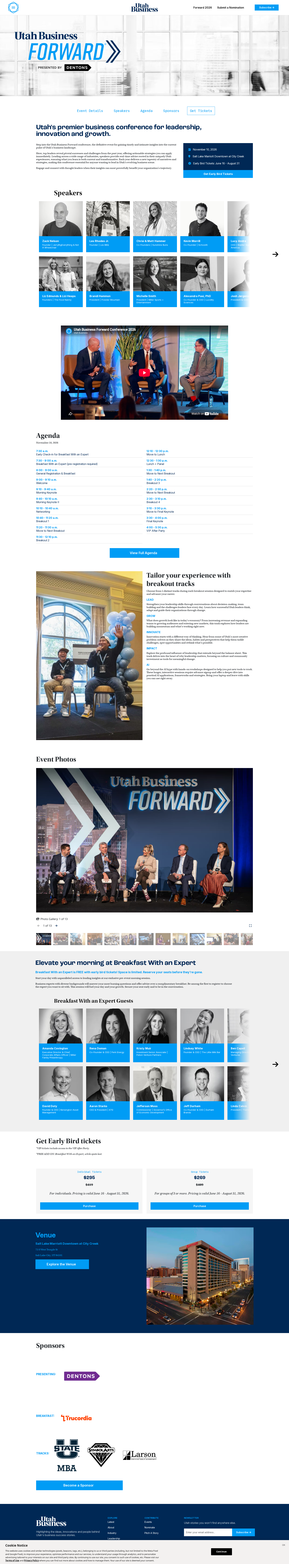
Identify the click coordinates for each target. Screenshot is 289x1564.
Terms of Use (12, 1560)
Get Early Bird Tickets (218, 174)
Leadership (114, 1538)
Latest (111, 1521)
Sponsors (171, 111)
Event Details (90, 111)
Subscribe (265, 7)
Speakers (122, 111)
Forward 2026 (202, 7)
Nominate (149, 1527)
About (111, 1527)
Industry (112, 1533)
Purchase (89, 1206)
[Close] (283, 1545)
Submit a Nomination (230, 7)
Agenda (146, 111)
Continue (221, 1551)
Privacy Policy (31, 1560)
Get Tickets (201, 111)
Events (148, 1521)
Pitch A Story (151, 1533)
